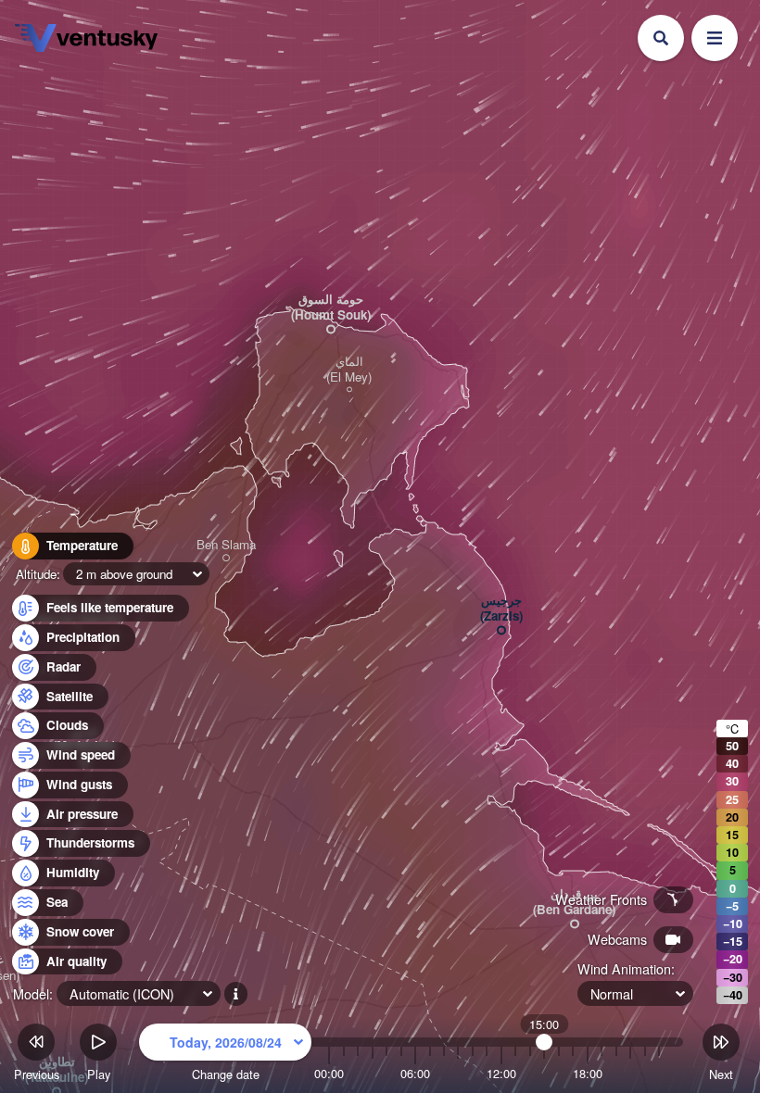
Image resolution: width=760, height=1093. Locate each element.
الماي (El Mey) (349, 369)
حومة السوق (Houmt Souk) (331, 307)
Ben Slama (226, 545)
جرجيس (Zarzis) (501, 608)
